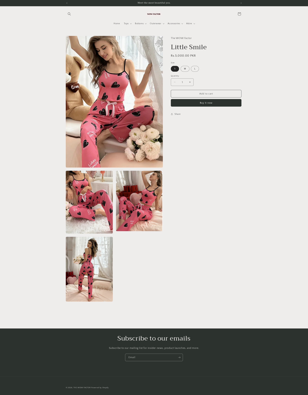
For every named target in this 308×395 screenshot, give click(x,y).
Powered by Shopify (100, 388)
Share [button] (178, 114)
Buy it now (206, 102)
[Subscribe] (179, 357)
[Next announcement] (241, 3)
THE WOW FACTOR (82, 388)
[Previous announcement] (66, 3)
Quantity (175, 76)
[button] (69, 13)
